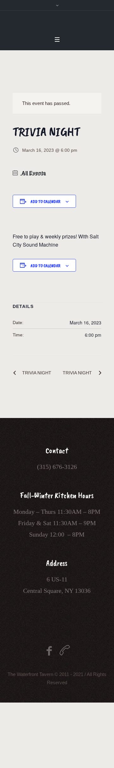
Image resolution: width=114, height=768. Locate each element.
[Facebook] (49, 651)
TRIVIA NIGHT (36, 372)
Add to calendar (45, 201)
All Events (33, 172)
